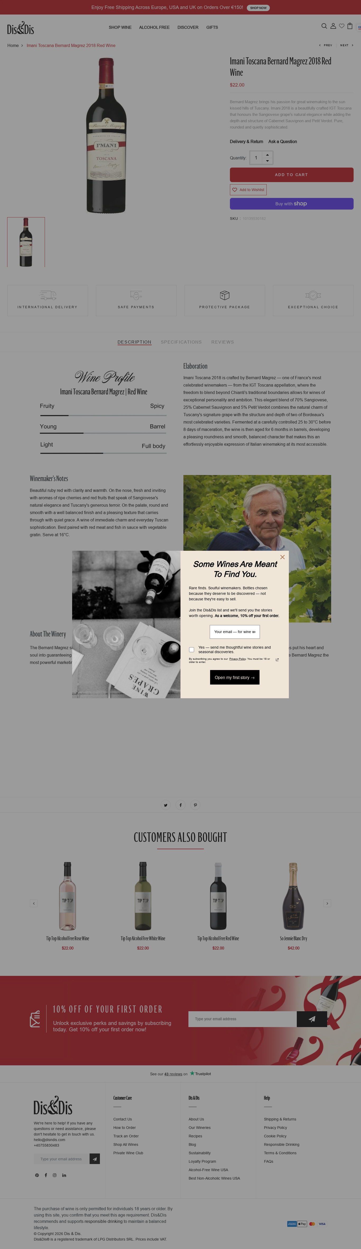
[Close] (282, 557)
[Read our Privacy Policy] (277, 660)
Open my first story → (234, 677)
